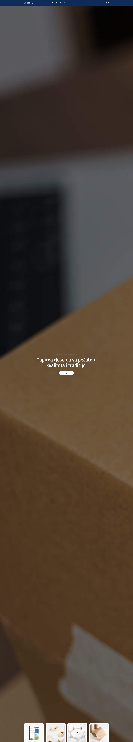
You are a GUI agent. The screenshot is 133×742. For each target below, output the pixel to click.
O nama (71, 3)
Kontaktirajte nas (65, 373)
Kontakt (79, 3)
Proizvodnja (63, 3)
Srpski (107, 3)
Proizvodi (54, 3)
